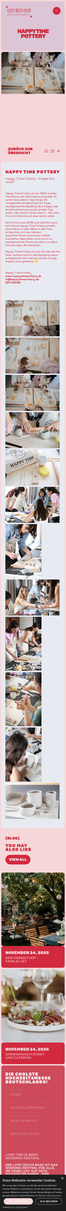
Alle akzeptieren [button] (18, 1201)
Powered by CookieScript (15, 1207)
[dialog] (33, 1193)
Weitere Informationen (50, 1195)
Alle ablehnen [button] (49, 1201)
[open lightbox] (32, 318)
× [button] (62, 1178)
